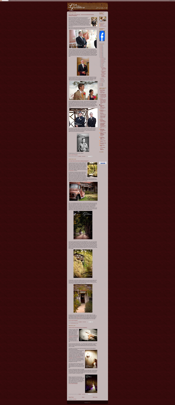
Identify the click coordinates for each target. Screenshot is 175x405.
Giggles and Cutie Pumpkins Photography (103, 133)
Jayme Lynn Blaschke (102, 24)
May (101, 66)
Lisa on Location (101, 14)
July (101, 64)
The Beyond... (102, 143)
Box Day (101, 141)
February (102, 80)
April (102, 78)
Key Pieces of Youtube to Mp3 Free (103, 114)
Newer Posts (71, 397)
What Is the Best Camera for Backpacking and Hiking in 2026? (102, 91)
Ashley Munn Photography (102, 129)
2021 (101, 46)
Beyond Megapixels (102, 149)
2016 (101, 52)
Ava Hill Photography (102, 120)
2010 (101, 84)
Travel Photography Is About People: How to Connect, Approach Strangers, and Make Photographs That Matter (103, 101)
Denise (77, 317)
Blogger (89, 402)
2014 (101, 54)
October (102, 60)
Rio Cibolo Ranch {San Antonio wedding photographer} (103, 72)
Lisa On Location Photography (73, 154)
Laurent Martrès (102, 147)
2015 (101, 53)
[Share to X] (90, 156)
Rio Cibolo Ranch (71, 170)
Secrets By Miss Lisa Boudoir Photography (102, 124)
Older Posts (95, 397)
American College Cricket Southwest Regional (102, 117)
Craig (80, 317)
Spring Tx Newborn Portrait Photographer (103, 121)
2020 (101, 47)
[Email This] (88, 156)
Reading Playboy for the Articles (103, 111)
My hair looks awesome (102, 135)
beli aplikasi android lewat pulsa (103, 131)
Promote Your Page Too (102, 41)
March (102, 79)
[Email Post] (86, 156)
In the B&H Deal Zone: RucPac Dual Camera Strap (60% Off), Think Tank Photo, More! (103, 96)
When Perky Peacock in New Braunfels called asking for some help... (103, 126)
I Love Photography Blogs (102, 106)
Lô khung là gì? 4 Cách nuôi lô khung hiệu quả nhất (102, 108)
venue (77, 323)
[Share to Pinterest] (91, 156)
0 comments (83, 156)
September (102, 61)
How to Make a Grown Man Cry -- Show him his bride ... (103, 68)
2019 (101, 48)
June (102, 65)
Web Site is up (102, 139)
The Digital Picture (103, 94)
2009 (101, 85)
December (102, 58)
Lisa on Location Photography (102, 30)
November (102, 59)
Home (83, 397)
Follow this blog (103, 163)
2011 (101, 83)
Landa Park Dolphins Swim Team (102, 138)
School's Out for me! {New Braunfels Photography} (78, 327)
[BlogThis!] (89, 156)
